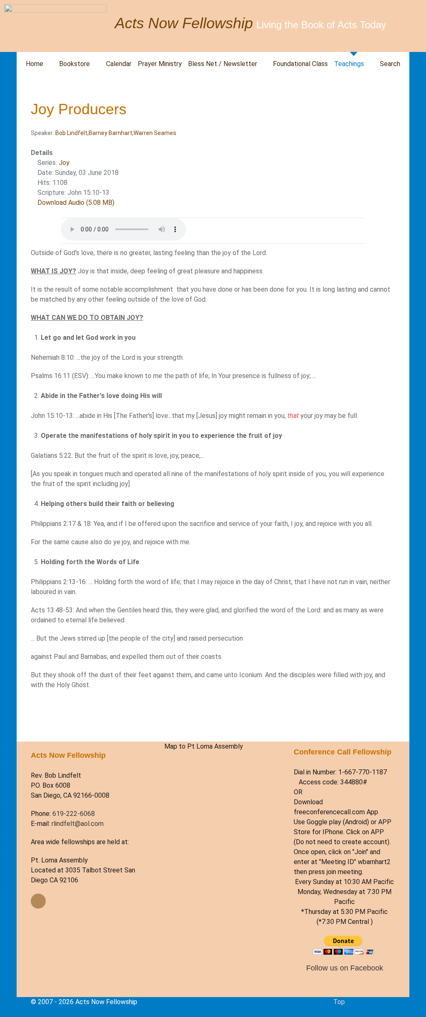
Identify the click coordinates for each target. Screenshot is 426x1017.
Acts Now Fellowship (184, 23)
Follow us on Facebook (344, 967)
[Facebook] (38, 901)
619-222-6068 (73, 814)
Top (339, 1002)
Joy (64, 163)
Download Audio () (75, 202)
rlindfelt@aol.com (78, 824)
